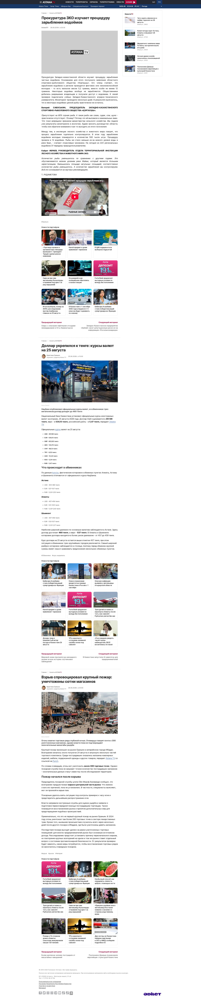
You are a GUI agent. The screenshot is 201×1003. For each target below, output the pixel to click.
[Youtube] (60, 993)
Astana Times (43, 6)
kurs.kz (55, 473)
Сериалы (94, 2)
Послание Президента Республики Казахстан (55, 984)
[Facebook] (40, 993)
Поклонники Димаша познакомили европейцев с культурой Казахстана (102, 956)
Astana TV (110, 758)
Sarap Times (54, 6)
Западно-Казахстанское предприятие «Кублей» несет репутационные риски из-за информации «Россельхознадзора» (99, 328)
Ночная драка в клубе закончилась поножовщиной (148, 57)
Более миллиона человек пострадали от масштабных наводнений (58, 956)
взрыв (44, 853)
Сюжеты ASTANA (55, 13)
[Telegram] (56, 993)
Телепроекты (82, 2)
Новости (70, 2)
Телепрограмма (107, 2)
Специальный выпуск (80, 6)
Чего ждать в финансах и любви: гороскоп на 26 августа (147, 20)
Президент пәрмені (97, 6)
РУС (159, 2)
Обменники (46, 555)
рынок (51, 853)
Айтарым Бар (66, 6)
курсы (58, 429)
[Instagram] (48, 993)
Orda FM (120, 2)
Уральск (45, 222)
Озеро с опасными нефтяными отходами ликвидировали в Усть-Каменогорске (58, 327)
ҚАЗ (153, 2)
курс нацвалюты (59, 555)
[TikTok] (63, 993)
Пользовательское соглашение (50, 981)
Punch (55, 761)
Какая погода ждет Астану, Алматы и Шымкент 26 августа (148, 33)
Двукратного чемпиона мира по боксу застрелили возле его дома (148, 45)
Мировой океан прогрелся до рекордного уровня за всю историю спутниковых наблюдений (59, 659)
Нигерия (59, 853)
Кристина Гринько (53, 355)
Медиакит (42, 988)
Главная (44, 13)
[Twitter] (44, 993)
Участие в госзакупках (47, 986)
